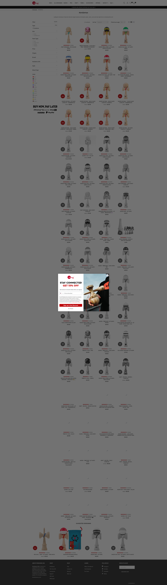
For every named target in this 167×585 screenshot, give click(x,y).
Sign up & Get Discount (70, 305)
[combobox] (61, 293)
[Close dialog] (107, 275)
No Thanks (70, 308)
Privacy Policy (74, 302)
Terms (79, 302)
